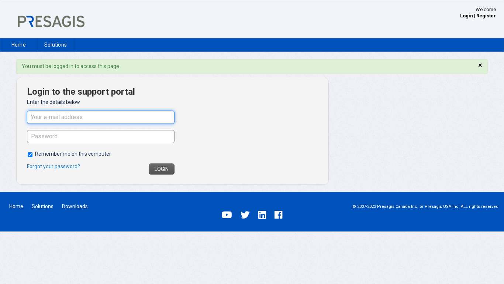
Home (18, 45)
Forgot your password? (53, 166)
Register (486, 15)
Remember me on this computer (73, 154)
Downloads (75, 206)
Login (162, 169)
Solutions (55, 45)
